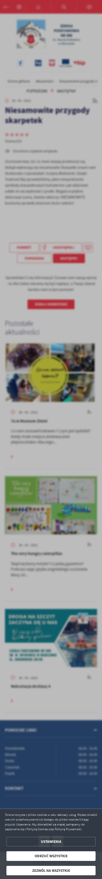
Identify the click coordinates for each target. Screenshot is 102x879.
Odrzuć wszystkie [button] (51, 855)
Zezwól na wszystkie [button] (51, 870)
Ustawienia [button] (51, 841)
